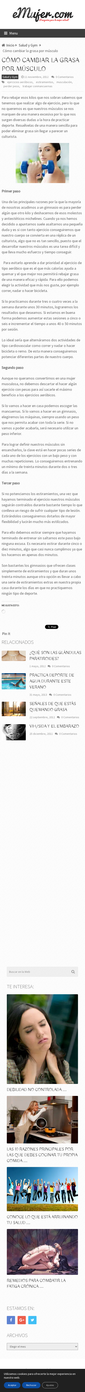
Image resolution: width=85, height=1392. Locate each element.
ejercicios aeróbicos (20, 82)
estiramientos (44, 82)
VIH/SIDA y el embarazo (54, 726)
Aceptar (12, 1385)
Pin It (6, 633)
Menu (13, 33)
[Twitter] (32, 1320)
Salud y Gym (10, 77)
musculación (64, 82)
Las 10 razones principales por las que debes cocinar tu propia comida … (42, 1155)
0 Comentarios (65, 77)
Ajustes (50, 1385)
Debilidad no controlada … (37, 1089)
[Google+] (22, 1320)
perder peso (11, 86)
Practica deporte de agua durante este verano (52, 681)
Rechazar (31, 1385)
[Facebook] (11, 1320)
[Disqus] (42, 804)
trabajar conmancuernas (37, 86)
